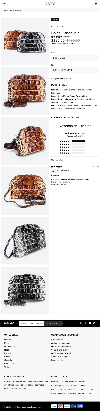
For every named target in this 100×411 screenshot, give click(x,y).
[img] (56, 167)
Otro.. (7, 367)
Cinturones (9, 363)
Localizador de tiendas (61, 346)
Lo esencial (9, 346)
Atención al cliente (59, 357)
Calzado (8, 360)
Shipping (54, 43)
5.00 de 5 (81, 133)
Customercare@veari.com (79, 393)
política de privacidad (61, 353)
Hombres (8, 340)
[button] (57, 37)
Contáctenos (57, 340)
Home (6, 10)
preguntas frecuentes (60, 343)
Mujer (6, 343)
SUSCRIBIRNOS (53, 323)
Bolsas (7, 357)
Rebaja (7, 353)
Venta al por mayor (59, 350)
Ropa (6, 350)
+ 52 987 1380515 (77, 386)
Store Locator (57, 360)
